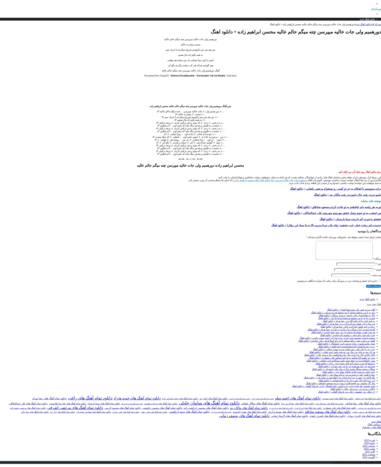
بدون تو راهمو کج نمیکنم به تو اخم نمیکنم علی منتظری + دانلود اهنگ (342, 358)
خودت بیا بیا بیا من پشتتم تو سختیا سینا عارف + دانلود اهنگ (346, 318)
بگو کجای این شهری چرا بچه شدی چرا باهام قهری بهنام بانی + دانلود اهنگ (339, 377)
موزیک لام (376, 24)
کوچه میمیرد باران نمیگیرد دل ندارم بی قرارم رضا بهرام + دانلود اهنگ (341, 329)
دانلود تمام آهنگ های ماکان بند (249, 407)
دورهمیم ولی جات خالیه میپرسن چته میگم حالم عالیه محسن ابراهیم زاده (271, 180)
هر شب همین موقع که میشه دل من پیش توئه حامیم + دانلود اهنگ (343, 332)
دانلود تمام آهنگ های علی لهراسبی (369, 408)
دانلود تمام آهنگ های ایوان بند (213, 398)
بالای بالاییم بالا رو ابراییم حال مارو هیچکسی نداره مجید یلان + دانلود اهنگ (339, 355)
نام (378, 264)
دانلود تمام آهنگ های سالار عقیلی (260, 403)
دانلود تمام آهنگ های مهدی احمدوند (250, 412)
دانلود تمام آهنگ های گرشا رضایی (289, 416)
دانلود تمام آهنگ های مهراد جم (221, 412)
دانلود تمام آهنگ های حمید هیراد (137, 398)
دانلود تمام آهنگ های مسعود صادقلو (327, 412)
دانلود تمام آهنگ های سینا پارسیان (103, 403)
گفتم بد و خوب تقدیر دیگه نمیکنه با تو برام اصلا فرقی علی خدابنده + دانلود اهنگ (336, 341)
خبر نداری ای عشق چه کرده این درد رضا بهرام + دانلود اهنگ (346, 324)
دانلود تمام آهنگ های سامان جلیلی (209, 403)
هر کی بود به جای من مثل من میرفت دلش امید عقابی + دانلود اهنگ (342, 352)
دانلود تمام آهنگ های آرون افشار (368, 399)
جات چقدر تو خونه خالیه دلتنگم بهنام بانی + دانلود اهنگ (348, 372)
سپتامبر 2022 (368, 454)
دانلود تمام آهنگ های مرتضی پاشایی (366, 412)
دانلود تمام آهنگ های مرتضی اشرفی (75, 408)
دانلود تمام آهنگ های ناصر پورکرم (125, 412)
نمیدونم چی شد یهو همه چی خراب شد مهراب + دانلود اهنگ (346, 366)
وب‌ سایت (376, 275)
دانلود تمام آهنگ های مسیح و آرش (286, 412)
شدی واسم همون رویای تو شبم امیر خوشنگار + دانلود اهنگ (346, 343)
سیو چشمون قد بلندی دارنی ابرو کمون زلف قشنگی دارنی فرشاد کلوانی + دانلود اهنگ (333, 386)
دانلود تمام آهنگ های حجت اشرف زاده (180, 398)
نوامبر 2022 (369, 448)
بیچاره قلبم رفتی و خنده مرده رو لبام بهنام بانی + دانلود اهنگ (345, 375)
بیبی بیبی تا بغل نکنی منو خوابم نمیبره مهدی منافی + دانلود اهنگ (344, 349)
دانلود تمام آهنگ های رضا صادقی (363, 403)
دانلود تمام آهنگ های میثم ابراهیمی (189, 411)
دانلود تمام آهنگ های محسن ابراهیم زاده (206, 408)
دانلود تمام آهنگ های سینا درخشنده (160, 403)
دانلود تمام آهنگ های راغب (90, 398)
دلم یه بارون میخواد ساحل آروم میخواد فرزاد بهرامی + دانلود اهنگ (343, 312)
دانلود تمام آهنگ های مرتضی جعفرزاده (28, 408)
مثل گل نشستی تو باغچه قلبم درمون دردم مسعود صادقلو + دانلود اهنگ (340, 383)
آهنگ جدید (376, 421)
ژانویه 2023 (369, 443)
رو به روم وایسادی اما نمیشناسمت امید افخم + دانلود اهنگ (346, 346)
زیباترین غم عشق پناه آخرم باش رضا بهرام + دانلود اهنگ (347, 326)
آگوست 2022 (368, 457)
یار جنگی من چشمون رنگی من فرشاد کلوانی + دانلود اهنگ (346, 392)
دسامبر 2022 (369, 446)
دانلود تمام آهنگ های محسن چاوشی (162, 408)
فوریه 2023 (369, 440)
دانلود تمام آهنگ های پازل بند (62, 412)
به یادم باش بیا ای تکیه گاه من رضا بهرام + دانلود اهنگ (349, 321)
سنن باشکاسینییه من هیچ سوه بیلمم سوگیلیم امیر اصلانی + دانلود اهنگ (340, 360)
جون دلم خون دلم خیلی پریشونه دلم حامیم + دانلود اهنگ (347, 335)
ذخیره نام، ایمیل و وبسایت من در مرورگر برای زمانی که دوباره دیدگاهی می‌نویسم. (337, 281)
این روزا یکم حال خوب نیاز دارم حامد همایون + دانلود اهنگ (346, 380)
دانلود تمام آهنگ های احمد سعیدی (337, 398)
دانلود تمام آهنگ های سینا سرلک (132, 404)
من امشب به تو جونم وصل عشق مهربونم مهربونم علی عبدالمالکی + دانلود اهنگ (334, 213)
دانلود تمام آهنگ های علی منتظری (339, 408)
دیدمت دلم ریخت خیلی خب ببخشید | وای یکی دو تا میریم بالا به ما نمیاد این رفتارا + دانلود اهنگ (326, 225)
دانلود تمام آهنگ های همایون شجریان (93, 412)
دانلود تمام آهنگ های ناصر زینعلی (154, 412)
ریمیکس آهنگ (374, 424)
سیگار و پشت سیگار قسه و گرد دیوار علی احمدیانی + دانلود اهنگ (343, 369)
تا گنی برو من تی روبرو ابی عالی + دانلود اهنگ (352, 389)
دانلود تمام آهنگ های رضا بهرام (49, 398)
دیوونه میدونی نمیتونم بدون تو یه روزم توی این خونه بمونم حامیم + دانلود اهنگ (337, 338)
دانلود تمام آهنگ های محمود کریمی (122, 408)
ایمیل (377, 269)
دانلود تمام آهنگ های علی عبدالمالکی (28, 403)
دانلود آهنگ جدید (367, 19)
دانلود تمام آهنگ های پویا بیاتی (35, 412)
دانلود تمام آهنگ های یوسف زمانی (244, 416)
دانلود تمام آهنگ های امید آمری (239, 399)
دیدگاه (377, 259)
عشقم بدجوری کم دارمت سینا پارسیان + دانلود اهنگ (350, 219)
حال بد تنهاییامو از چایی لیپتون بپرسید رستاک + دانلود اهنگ (347, 315)
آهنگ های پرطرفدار (371, 427)
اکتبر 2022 (370, 451)
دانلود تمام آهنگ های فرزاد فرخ (308, 408)
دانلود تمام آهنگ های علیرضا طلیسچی (67, 403)
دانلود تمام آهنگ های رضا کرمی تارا (297, 403)
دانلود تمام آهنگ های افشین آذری (262, 399)
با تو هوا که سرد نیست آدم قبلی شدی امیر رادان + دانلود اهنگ (345, 363)
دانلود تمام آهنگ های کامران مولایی (364, 416)
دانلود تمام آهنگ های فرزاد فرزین (281, 408)
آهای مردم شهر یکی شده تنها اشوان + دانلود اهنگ (351, 309)
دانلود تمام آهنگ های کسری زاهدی (327, 416)
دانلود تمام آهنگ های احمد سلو (298, 398)
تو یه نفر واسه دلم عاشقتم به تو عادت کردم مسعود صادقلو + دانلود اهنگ (339, 207)
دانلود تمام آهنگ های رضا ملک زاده (329, 404)
